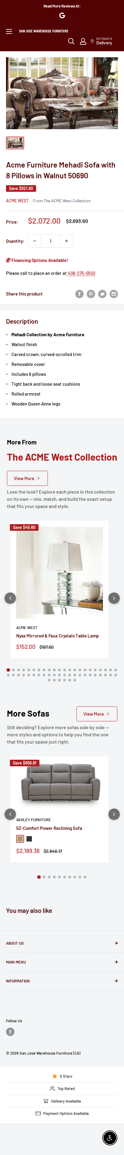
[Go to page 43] (110, 675)
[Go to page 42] (105, 675)
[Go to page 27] (28, 675)
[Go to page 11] (59, 670)
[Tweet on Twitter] (102, 293)
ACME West (17, 200)
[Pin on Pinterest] (91, 293)
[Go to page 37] (80, 675)
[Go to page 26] (23, 675)
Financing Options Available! (39, 260)
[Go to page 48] (64, 680)
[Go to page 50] (74, 680)
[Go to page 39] (90, 675)
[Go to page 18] (95, 670)
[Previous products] (10, 598)
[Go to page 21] (110, 670)
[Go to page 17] (90, 670)
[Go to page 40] (95, 675)
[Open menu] (9, 31)
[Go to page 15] (80, 670)
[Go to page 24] (13, 675)
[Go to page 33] (59, 675)
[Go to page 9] (49, 670)
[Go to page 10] (54, 670)
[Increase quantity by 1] (66, 241)
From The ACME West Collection (62, 200)
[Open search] (71, 41)
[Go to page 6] (34, 670)
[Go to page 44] (115, 675)
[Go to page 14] (74, 670)
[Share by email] (114, 293)
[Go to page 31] (49, 675)
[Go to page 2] (13, 670)
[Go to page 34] (64, 675)
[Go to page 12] (64, 670)
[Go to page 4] (23, 670)
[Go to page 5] (28, 670)
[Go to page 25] (18, 675)
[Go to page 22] (115, 670)
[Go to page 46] (54, 680)
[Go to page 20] (105, 670)
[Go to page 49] (69, 680)
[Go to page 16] (85, 670)
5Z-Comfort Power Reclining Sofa (49, 828)
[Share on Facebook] (79, 293)
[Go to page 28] (34, 675)
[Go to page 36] (74, 675)
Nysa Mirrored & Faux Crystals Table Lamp (57, 635)
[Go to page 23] (8, 675)
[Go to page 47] (59, 680)
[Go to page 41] (100, 675)
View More (24, 478)
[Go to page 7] (39, 670)
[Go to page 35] (69, 675)
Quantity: (15, 241)
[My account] (83, 41)
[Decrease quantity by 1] (34, 241)
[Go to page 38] (85, 675)
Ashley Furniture (33, 819)
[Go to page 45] (49, 680)
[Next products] (114, 598)
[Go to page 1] (8, 670)
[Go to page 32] (54, 675)
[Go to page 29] (39, 675)
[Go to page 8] (44, 670)
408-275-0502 (81, 273)
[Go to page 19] (100, 670)
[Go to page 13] (69, 670)
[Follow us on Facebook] (10, 1032)
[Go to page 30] (44, 675)
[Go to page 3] (18, 670)
